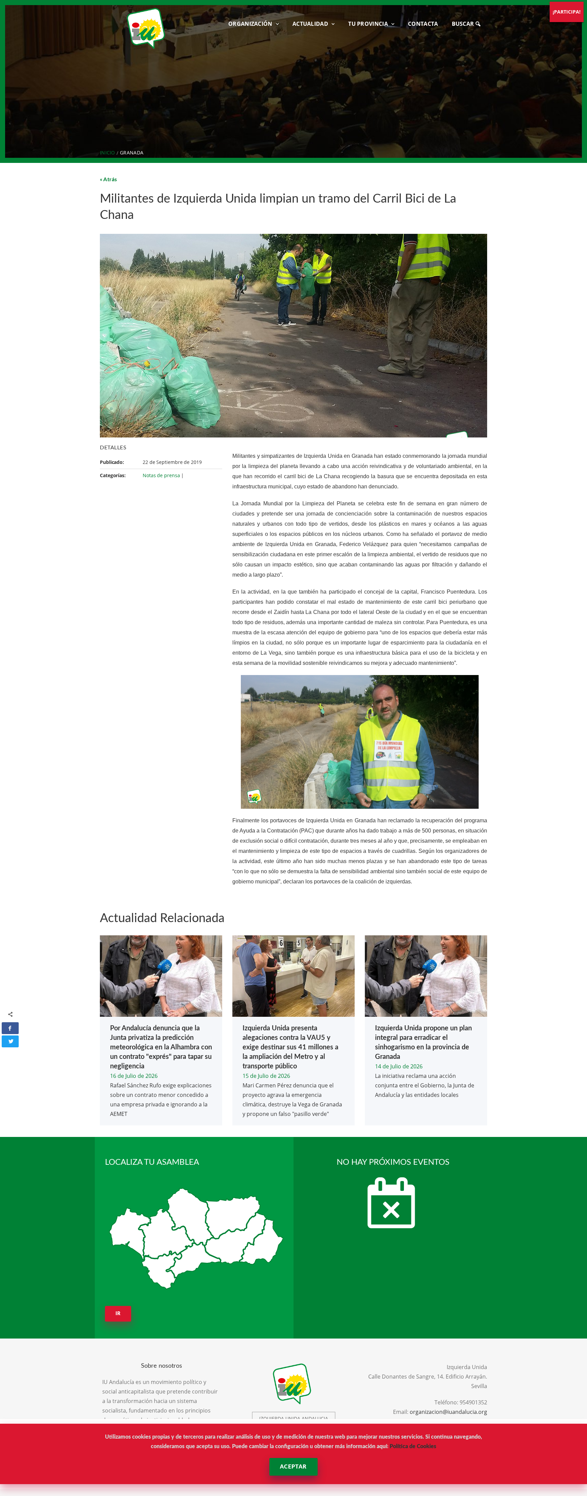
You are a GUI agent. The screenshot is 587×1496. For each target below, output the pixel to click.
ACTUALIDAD (310, 23)
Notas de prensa (161, 475)
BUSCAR (464, 23)
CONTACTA (423, 23)
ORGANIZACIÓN (250, 23)
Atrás (110, 179)
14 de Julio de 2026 (399, 1066)
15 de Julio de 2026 (266, 1076)
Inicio (107, 152)
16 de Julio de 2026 (134, 1076)
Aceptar (293, 1467)
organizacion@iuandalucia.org (448, 1412)
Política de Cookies (413, 1446)
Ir (118, 1313)
